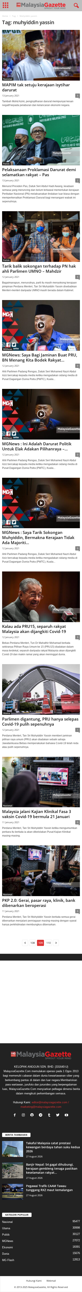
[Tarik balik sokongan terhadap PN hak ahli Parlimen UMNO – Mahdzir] (41, 236)
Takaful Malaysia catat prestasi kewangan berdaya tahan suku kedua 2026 (53, 1147)
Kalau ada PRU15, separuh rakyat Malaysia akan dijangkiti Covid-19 (34, 629)
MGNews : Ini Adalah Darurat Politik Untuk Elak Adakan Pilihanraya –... (36, 446)
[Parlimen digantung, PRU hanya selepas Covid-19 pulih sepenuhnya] (41, 689)
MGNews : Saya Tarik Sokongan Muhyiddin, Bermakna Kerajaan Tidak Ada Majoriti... (38, 537)
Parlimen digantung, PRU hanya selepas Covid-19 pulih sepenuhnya (40, 721)
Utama (6, 620)
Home (5, 15)
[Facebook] (15, 1115)
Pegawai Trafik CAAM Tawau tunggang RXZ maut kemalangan (49, 1188)
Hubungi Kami (34, 1280)
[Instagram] (24, 1115)
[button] (75, 5)
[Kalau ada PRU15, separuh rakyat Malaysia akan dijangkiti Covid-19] (41, 596)
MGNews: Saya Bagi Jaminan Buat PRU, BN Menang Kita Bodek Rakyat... (39, 357)
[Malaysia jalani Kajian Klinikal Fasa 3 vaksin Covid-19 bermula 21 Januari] (41, 782)
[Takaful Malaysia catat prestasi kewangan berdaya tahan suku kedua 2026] (12, 1149)
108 (32, 942)
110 (48, 942)
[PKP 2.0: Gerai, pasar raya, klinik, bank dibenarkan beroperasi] (41, 870)
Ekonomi (7, 1247)
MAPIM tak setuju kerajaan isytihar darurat (36, 87)
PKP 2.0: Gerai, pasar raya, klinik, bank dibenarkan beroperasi (38, 903)
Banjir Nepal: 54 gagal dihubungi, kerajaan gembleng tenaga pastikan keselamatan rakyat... (51, 1168)
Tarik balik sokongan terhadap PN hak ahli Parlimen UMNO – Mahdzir (39, 268)
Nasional (7, 78)
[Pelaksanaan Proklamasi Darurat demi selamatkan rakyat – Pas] (41, 140)
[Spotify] (33, 1115)
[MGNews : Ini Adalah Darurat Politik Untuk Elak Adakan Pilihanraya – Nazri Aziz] (41, 414)
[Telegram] (41, 1115)
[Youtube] (67, 1115)
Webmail (51, 1280)
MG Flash (8, 1260)
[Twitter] (58, 1115)
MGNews (7, 349)
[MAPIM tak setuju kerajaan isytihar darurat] (41, 55)
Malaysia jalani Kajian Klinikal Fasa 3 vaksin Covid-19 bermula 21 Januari (36, 814)
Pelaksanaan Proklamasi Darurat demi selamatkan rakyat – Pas (39, 172)
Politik (6, 163)
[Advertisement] (41, 1002)
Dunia (5, 1253)
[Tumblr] (50, 1115)
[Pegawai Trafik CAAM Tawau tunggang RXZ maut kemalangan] (12, 1192)
